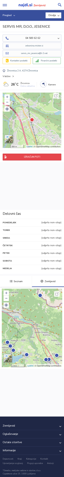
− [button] (7, 102)
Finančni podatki (49, 60)
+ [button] (7, 97)
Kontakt (44, 458)
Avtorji (50, 463)
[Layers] (9, 139)
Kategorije (31, 458)
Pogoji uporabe (35, 463)
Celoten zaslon (56, 95)
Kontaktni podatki (19, 60)
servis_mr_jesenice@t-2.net (34, 53)
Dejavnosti (8, 458)
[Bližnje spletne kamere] (43, 84)
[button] (7, 109)
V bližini (6, 76)
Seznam (18, 281)
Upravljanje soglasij (13, 463)
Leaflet (29, 146)
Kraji (20, 458)
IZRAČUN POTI (32, 157)
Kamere (52, 84)
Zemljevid (50, 281)
